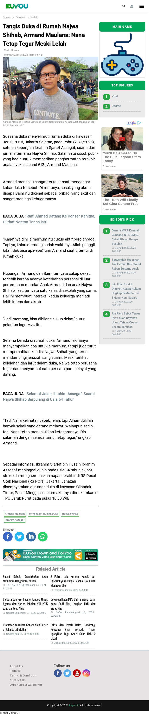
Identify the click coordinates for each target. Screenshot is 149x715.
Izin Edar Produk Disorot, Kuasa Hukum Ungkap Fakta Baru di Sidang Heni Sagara (126, 291)
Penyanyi (20, 17)
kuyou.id (74, 705)
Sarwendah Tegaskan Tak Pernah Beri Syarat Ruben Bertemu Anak (126, 264)
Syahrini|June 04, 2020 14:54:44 (71, 590)
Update (34, 17)
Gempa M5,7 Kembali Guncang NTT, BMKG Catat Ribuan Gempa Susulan (125, 237)
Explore (7, 17)
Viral (115, 96)
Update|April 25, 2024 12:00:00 (22, 634)
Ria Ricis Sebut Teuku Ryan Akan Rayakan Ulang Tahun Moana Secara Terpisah (126, 320)
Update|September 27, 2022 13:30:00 (26, 613)
